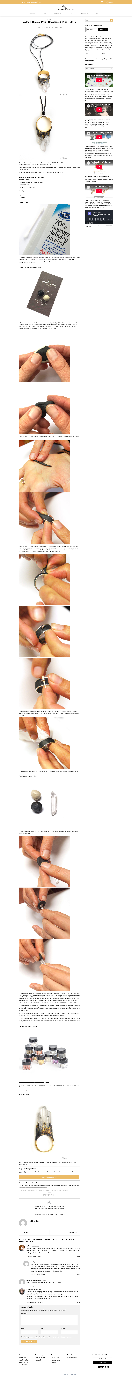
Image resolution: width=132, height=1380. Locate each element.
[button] (101, 1)
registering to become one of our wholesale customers (33, 1187)
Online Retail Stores (72, 1357)
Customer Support (23, 1357)
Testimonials (38, 1360)
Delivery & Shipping (24, 1359)
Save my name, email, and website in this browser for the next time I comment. (48, 1337)
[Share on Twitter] (47, 1195)
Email (43, 1328)
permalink (62, 1214)
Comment (24, 1313)
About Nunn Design (40, 1357)
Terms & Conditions (23, 1360)
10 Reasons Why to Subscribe (46, 1208)
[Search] (40, 2)
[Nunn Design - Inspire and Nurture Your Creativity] (66, 8)
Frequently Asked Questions (55, 1361)
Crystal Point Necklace (53, 162)
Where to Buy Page (31, 1190)
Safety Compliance (23, 1364)
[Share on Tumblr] (54, 1195)
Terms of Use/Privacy (24, 1362)
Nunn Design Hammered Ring (54, 1162)
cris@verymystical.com (34, 1280)
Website (63, 1328)
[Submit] (111, 20)
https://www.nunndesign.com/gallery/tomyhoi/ (50, 1294)
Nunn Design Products (40, 1359)
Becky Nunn (58, 27)
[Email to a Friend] (49, 1195)
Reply (78, 1256)
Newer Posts (73, 1232)
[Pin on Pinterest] (52, 1195)
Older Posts (26, 1232)
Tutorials (49, 19)
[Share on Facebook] (44, 1195)
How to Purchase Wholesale (55, 1358)
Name (23, 1328)
